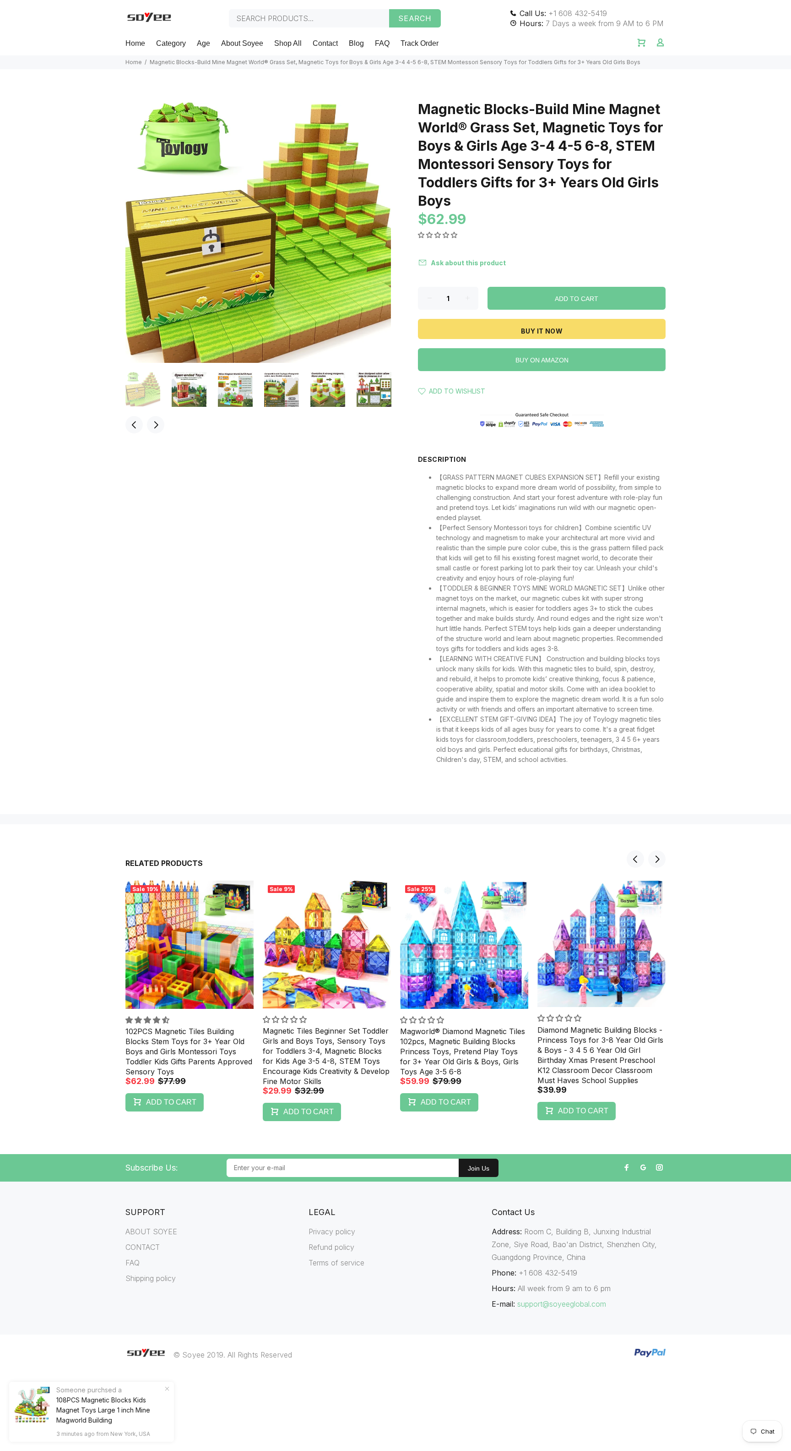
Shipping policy (150, 1278)
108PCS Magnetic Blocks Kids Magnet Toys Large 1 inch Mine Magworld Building (103, 1410)
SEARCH (415, 18)
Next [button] (155, 424)
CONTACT (142, 1247)
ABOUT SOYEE (151, 1231)
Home (135, 43)
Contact (325, 43)
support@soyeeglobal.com (561, 1304)
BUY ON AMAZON (542, 360)
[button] (438, 235)
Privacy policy (332, 1231)
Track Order (420, 43)
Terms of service (336, 1262)
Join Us (478, 1168)
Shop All (288, 43)
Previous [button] (134, 424)
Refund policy (331, 1247)
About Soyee (242, 43)
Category (171, 43)
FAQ (382, 43)
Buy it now (542, 331)
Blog (356, 43)
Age (203, 43)
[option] (148, 389)
